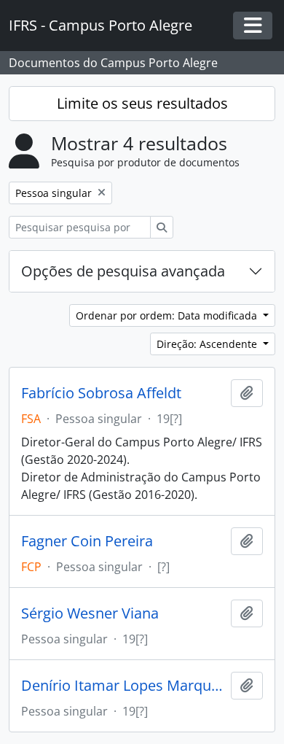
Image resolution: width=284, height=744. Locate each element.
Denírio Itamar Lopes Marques (123, 685)
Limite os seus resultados (142, 103)
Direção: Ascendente (208, 344)
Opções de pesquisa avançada (123, 271)
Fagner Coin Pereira (87, 541)
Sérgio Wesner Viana (90, 613)
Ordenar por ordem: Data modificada (168, 315)
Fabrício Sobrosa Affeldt (101, 393)
